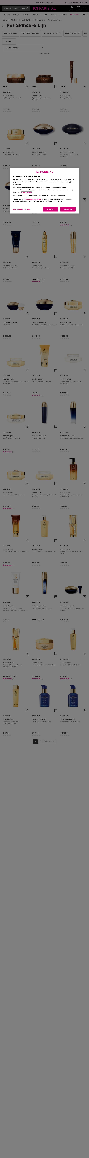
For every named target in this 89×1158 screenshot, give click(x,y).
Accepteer (68, 209)
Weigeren (50, 209)
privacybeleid (26, 192)
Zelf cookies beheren (21, 209)
